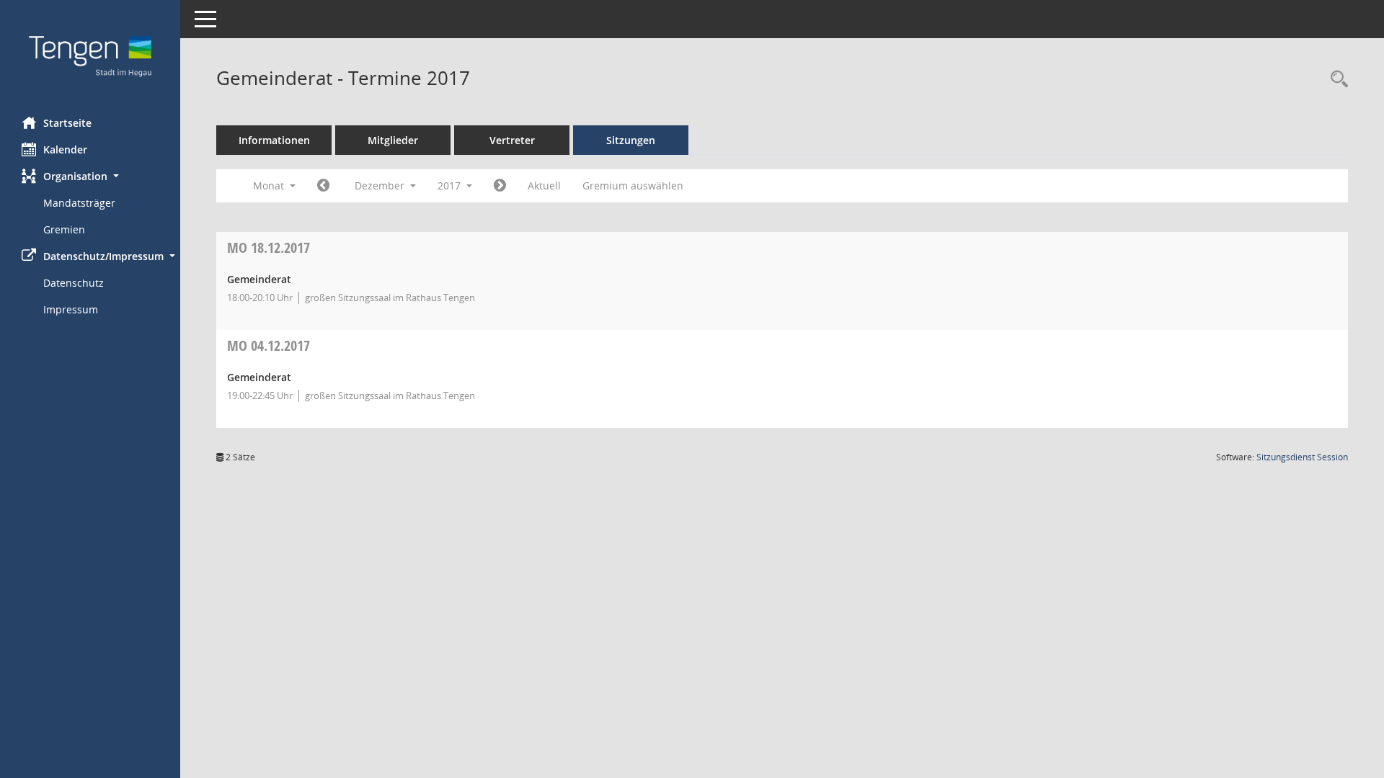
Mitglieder (393, 140)
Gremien (64, 229)
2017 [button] (450, 185)
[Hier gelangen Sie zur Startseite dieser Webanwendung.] (90, 53)
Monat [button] (270, 185)
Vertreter (512, 140)
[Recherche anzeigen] (1335, 79)
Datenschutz (73, 283)
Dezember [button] (381, 185)
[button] (90, 176)
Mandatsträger (79, 203)
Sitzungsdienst (1302, 457)
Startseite (67, 123)
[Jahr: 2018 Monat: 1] (500, 186)
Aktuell (544, 185)
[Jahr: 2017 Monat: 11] (323, 186)
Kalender (65, 149)
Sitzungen (630, 140)
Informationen (274, 140)
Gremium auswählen (632, 185)
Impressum (70, 309)
